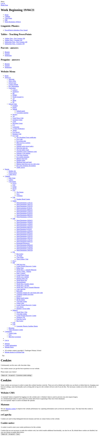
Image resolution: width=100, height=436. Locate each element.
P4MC (14, 201)
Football (15, 106)
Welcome (11, 79)
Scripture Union (17, 120)
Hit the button (20, 300)
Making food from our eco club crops (27, 164)
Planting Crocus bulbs (23, 308)
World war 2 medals (22, 277)
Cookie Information (11, 345)
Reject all (4, 375)
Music (14, 100)
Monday (7, 52)
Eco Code (19, 139)
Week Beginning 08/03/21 (24, 215)
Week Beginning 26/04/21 (24, 220)
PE (13, 102)
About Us (8, 77)
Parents (7, 169)
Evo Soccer (16, 132)
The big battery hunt (22, 150)
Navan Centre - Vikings (23, 271)
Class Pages (8, 18)
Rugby (14, 107)
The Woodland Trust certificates (26, 137)
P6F (13, 263)
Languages (15, 127)
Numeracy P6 (20, 317)
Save (17, 434)
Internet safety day (22, 278)
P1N (13, 185)
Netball (14, 109)
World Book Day (21, 280)
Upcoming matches (22, 113)
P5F (13, 252)
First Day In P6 (21, 319)
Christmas (19, 195)
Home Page (4, 5)
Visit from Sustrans (22, 155)
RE (13, 93)
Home (6, 15)
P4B (6, 20)
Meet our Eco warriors (23, 143)
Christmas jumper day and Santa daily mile (29, 293)
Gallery (11, 180)
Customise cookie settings (23, 375)
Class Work (20, 257)
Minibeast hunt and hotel (24, 162)
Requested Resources (23, 243)
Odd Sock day (20, 264)
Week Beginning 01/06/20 (24, 247)
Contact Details (13, 84)
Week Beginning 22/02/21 (24, 211)
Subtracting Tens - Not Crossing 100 (16, 42)
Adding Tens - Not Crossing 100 (15, 38)
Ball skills (19, 291)
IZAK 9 (18, 296)
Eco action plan (21, 141)
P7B (13, 322)
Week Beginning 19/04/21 (13, 22)
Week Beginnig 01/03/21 (24, 229)
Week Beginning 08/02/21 (24, 210)
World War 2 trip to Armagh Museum (27, 287)
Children (7, 16)
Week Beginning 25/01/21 (24, 206)
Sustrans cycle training (23, 153)
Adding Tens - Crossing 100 (13, 40)
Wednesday (8, 55)
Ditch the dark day (22, 148)
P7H (13, 324)
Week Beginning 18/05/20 (24, 250)
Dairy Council (20, 273)
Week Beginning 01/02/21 (24, 234)
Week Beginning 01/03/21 (24, 213)
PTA (10, 335)
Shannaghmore (21, 282)
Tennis (14, 130)
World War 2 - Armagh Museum (26, 270)
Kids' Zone (12, 178)
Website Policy (9, 347)
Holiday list (12, 171)
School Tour (12, 83)
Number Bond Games (23, 199)
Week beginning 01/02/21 (24, 208)
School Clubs (13, 104)
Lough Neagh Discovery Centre (26, 266)
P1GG (14, 183)
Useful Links (13, 333)
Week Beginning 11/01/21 (24, 203)
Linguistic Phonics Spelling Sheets (27, 326)
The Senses (19, 192)
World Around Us (18, 97)
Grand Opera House (22, 275)
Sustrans (19, 144)
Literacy (15, 90)
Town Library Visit (22, 259)
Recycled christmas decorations (26, 166)
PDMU (14, 95)
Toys (17, 194)
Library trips (20, 303)
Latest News (12, 174)
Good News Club (17, 118)
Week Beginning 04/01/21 (24, 241)
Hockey (14, 114)
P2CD (14, 188)
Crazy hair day (20, 289)
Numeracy (15, 91)
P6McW (15, 310)
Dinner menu (13, 173)
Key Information (14, 86)
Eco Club (15, 136)
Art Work (19, 255)
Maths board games (22, 298)
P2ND (14, 187)
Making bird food (21, 158)
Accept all (11, 375)
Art (13, 98)
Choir (14, 121)
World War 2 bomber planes (25, 284)
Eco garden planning (22, 157)
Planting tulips (20, 160)
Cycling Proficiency (18, 128)
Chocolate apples (21, 301)
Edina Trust (20, 268)
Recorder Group (17, 123)
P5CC (14, 261)
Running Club (16, 134)
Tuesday (7, 54)
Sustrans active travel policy (25, 146)
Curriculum (12, 88)
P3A (13, 190)
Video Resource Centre (16, 330)
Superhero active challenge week (26, 151)
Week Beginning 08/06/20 (24, 245)
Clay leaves (20, 307)
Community (8, 331)
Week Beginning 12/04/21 (24, 224)
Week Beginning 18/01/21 (24, 204)
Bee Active (19, 254)
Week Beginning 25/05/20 (24, 248)
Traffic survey (20, 167)
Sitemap (7, 343)
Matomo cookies (11, 409)
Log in (3, 3)
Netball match (20, 111)
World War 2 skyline (22, 285)
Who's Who (12, 81)
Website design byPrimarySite (14, 352)
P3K (13, 197)
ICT (13, 125)
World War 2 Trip (21, 312)
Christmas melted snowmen (24, 294)
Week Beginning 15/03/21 (24, 217)
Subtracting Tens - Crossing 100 (15, 44)
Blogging (11, 328)
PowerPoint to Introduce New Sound (16, 30)
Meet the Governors (15, 337)
